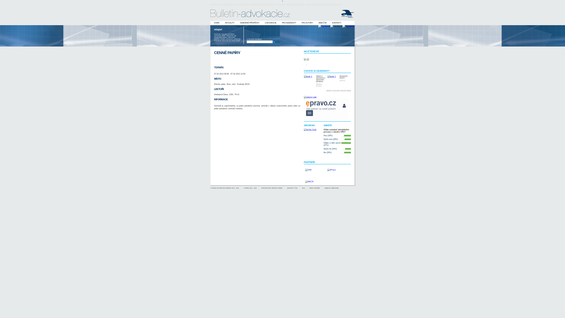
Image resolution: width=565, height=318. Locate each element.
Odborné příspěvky (249, 23)
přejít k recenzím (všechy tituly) (338, 91)
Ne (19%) (327, 152)
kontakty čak (292, 188)
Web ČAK (323, 23)
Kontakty (336, 23)
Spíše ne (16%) (330, 149)
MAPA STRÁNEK (314, 188)
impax (247, 188)
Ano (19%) (328, 135)
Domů (217, 23)
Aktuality (230, 23)
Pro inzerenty (289, 23)
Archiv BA (309, 125)
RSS (303, 188)
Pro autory (307, 23)
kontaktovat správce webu (271, 188)
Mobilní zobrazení (332, 188)
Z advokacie (270, 23)
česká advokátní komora (221, 188)
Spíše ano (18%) (331, 139)
